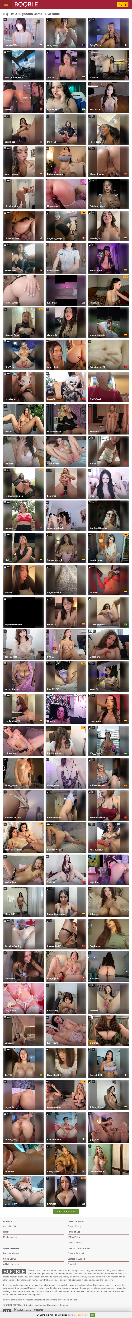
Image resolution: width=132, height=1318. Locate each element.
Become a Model (11, 1253)
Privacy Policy (74, 1226)
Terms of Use (74, 1231)
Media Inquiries (10, 1237)
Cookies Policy (75, 1242)
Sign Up (122, 4)
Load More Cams (66, 1211)
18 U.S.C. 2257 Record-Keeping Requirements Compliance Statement (35, 1304)
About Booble (9, 1226)
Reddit (6, 1231)
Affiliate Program (11, 1264)
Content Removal (76, 1253)
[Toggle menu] (6, 4)
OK (92, 1315)
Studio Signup (9, 1258)
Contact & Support (76, 1258)
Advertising (73, 1264)
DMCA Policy (74, 1237)
